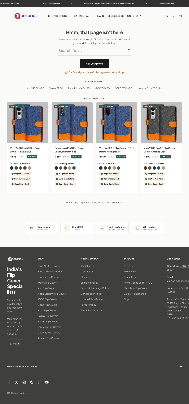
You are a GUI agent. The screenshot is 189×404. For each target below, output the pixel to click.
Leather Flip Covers (48, 277)
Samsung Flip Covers (49, 326)
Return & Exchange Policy (95, 288)
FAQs (84, 277)
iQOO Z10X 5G (102, 88)
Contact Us (87, 271)
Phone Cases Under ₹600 (137, 282)
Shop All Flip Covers (49, 265)
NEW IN (100, 15)
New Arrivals (130, 271)
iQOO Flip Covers (47, 299)
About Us (128, 265)
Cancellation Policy (91, 293)
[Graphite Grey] (25, 168)
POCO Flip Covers (48, 315)
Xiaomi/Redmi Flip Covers (52, 293)
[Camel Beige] (29, 168)
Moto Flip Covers (47, 310)
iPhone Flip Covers (48, 321)
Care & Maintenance (134, 293)
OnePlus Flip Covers (49, 332)
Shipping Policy (89, 282)
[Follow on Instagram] (24, 382)
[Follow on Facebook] (9, 382)
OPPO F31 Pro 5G (123, 88)
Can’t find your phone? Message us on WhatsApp (96, 72)
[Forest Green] (16, 168)
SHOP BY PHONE (57, 15)
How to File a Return (92, 299)
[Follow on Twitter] (17, 382)
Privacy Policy (88, 304)
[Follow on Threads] (32, 382)
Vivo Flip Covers (46, 288)
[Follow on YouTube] (47, 382)
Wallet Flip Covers (48, 282)
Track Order (87, 265)
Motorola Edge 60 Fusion (149, 88)
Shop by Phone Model (50, 271)
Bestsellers (129, 277)
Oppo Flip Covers (47, 304)
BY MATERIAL (81, 15)
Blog (126, 299)
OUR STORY (134, 15)
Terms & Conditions (91, 310)
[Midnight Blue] (11, 168)
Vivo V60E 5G (56, 88)
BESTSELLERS (115, 15)
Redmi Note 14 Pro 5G (79, 88)
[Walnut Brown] (20, 168)
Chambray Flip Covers (135, 288)
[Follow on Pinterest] (39, 382)
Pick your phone (94, 63)
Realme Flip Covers (48, 338)
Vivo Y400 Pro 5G (35, 88)
